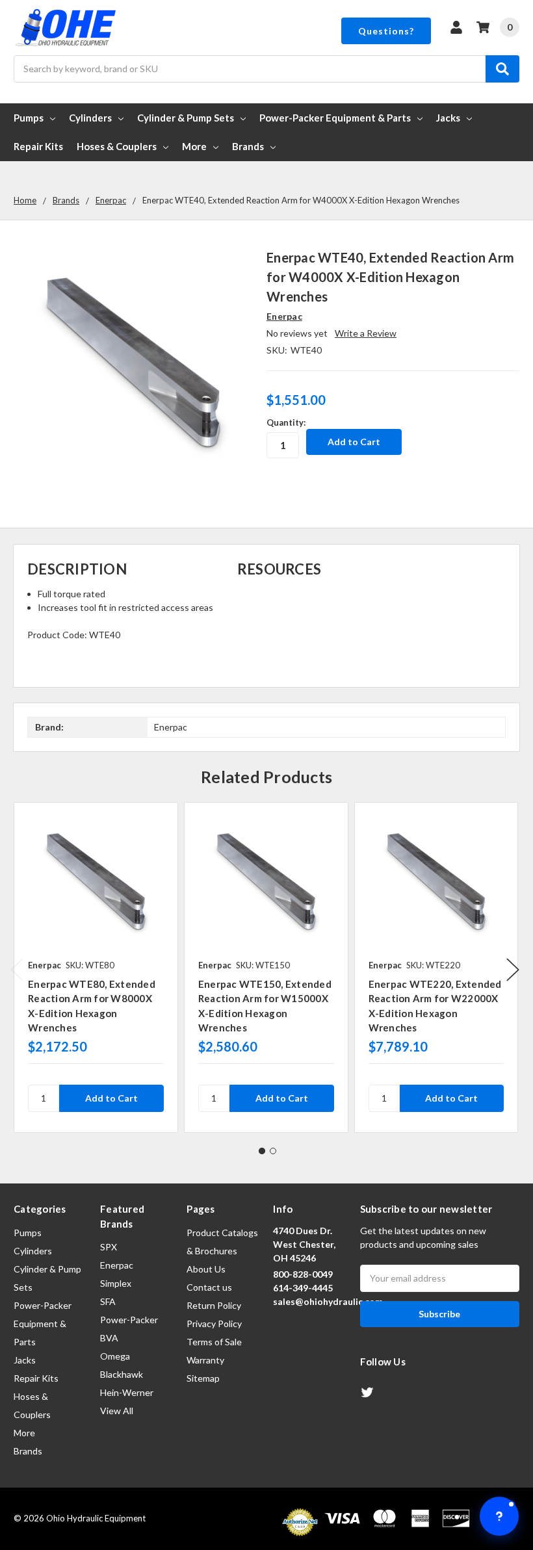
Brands (248, 146)
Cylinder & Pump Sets (185, 117)
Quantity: (286, 422)
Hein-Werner (126, 1392)
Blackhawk (121, 1374)
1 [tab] (262, 1151)
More (194, 146)
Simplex (115, 1283)
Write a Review (365, 333)
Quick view (95, 884)
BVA (109, 1337)
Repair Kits (38, 146)
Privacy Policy (214, 1323)
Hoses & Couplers (117, 146)
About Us (206, 1268)
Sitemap (203, 1378)
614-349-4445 (303, 1287)
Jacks (448, 117)
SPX (108, 1246)
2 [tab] (273, 1151)
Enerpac (116, 1265)
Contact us (209, 1287)
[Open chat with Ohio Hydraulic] (499, 1516)
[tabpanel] (95, 967)
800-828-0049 (303, 1274)
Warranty (205, 1359)
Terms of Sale (214, 1341)
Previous (17, 970)
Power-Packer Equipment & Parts (335, 117)
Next (513, 970)
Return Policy (214, 1305)
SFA (108, 1301)
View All (116, 1410)
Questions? (386, 30)
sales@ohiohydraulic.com (328, 1301)
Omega (115, 1356)
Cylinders (90, 117)
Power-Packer (129, 1319)
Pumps (29, 117)
